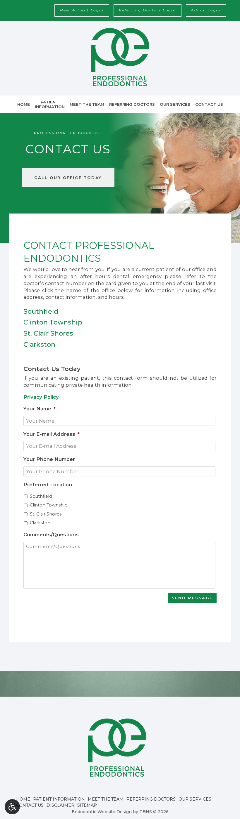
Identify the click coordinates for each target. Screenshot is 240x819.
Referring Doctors (132, 104)
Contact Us (209, 104)
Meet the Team (87, 104)
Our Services (175, 104)
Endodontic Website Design (102, 811)
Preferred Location (47, 484)
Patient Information (59, 799)
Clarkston (40, 522)
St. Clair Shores (45, 514)
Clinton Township (49, 505)
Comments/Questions (51, 534)
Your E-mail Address (51, 434)
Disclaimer (60, 805)
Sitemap (87, 805)
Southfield (41, 496)
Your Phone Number (49, 459)
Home (23, 104)
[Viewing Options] (12, 807)
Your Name (39, 409)
